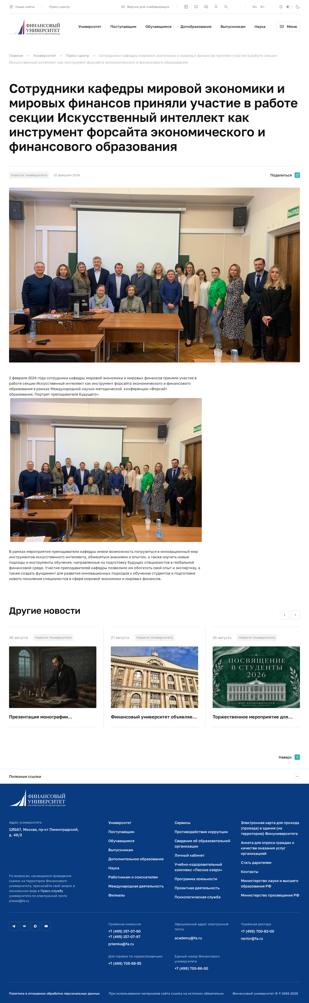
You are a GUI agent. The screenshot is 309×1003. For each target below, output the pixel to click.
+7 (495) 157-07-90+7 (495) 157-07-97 (124, 934)
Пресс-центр (59, 7)
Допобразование (196, 26)
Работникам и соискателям (133, 877)
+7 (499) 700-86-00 (191, 968)
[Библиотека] (196, 7)
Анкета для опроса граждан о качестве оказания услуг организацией (267, 848)
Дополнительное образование (136, 859)
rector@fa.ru (252, 938)
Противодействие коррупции (201, 831)
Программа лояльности (196, 879)
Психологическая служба (198, 897)
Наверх (285, 757)
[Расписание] (186, 7)
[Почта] (236, 7)
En (262, 7)
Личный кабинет (189, 855)
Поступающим (123, 26)
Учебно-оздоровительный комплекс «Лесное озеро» (198, 867)
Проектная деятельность (197, 888)
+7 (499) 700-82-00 (257, 931)
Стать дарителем (256, 862)
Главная (16, 55)
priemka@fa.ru (121, 944)
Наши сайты (25, 7)
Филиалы (116, 895)
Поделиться (281, 175)
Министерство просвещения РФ (270, 895)
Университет (89, 26)
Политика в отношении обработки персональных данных (54, 993)
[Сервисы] (206, 7)
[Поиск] (226, 7)
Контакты (249, 871)
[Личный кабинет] (216, 7)
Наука (259, 26)
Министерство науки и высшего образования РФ (269, 883)
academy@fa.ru (188, 938)
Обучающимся (158, 26)
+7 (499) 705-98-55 (124, 963)
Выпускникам (233, 26)
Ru (255, 7)
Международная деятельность (136, 886)
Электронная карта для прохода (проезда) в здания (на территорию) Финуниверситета (270, 828)
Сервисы (182, 822)
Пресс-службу (51, 891)
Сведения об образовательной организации (202, 843)
